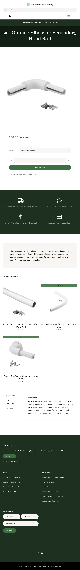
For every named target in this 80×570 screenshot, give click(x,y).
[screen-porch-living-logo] (40, 4)
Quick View (27, 302)
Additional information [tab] (10, 401)
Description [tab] (10, 395)
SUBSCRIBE (9, 530)
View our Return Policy (12, 461)
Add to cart (40, 168)
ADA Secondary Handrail (24, 174)
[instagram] (42, 553)
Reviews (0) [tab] (10, 408)
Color (11, 150)
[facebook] (38, 553)
